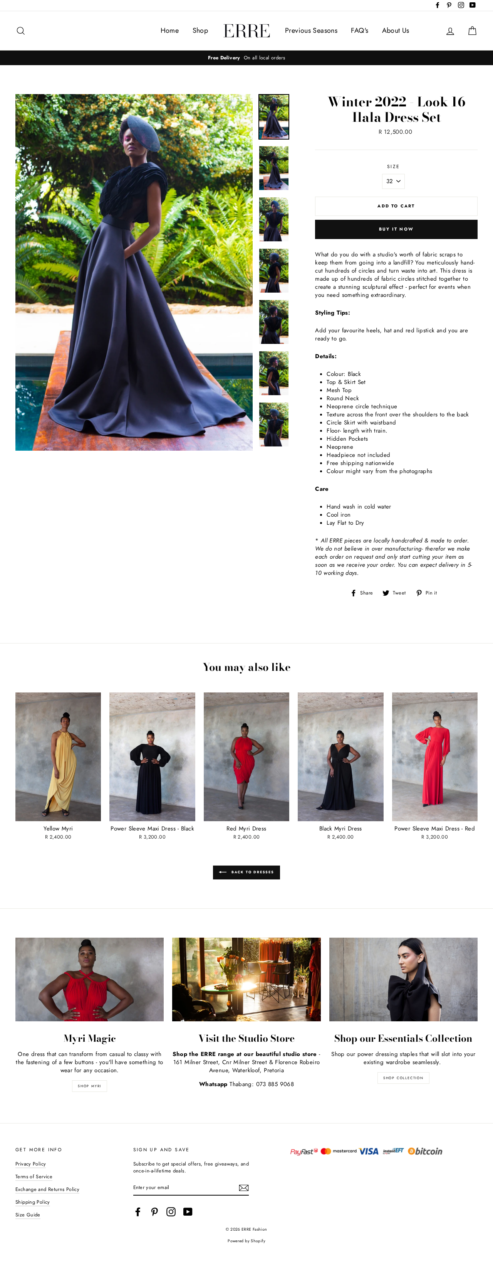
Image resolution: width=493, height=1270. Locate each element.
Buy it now (396, 229)
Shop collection (403, 1077)
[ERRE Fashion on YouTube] (188, 1211)
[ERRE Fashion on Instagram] (171, 1211)
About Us (395, 30)
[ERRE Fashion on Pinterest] (154, 1211)
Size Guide (27, 1214)
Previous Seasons (311, 30)
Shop (200, 30)
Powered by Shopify (246, 1241)
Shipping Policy (32, 1202)
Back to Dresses (252, 871)
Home (170, 30)
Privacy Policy (30, 1163)
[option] (246, 57)
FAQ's (359, 30)
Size (393, 166)
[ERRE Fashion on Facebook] (138, 1211)
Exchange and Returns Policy (47, 1189)
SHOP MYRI (89, 1085)
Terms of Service (33, 1176)
